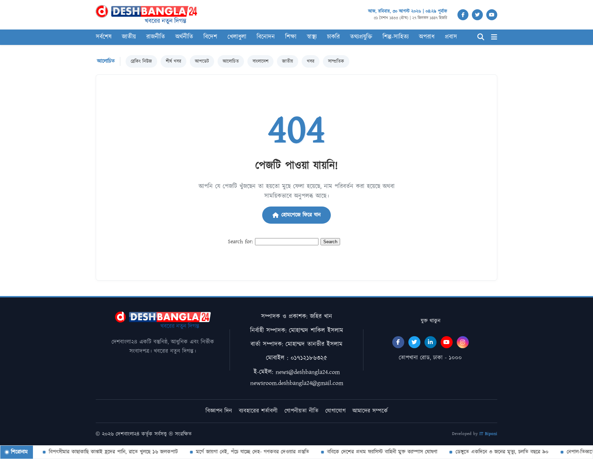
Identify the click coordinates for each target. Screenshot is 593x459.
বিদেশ (210, 37)
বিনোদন (266, 37)
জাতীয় (287, 61)
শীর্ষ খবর (173, 61)
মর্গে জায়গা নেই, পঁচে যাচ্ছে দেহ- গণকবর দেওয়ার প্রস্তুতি (247, 452)
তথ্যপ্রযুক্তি (361, 37)
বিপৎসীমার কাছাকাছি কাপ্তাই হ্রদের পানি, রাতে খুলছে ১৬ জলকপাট (108, 452)
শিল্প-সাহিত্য (396, 37)
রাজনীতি (155, 37)
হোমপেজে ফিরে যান (301, 215)
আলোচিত (231, 61)
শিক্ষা (290, 37)
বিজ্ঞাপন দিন (219, 411)
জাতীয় (129, 37)
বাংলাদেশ (260, 61)
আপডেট (202, 61)
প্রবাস (451, 37)
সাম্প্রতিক (336, 61)
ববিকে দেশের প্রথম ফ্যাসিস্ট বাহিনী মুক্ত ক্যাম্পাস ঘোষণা (377, 452)
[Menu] (494, 37)
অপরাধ (426, 37)
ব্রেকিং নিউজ (141, 61)
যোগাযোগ (335, 411)
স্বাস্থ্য (312, 37)
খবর (310, 61)
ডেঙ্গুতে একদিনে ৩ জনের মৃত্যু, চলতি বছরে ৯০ (496, 452)
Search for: (240, 242)
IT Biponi (488, 434)
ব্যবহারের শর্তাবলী (258, 411)
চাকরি (333, 37)
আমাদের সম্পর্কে (370, 411)
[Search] (480, 37)
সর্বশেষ (104, 37)
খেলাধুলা (237, 37)
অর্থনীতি (184, 37)
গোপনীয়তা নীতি (301, 411)
